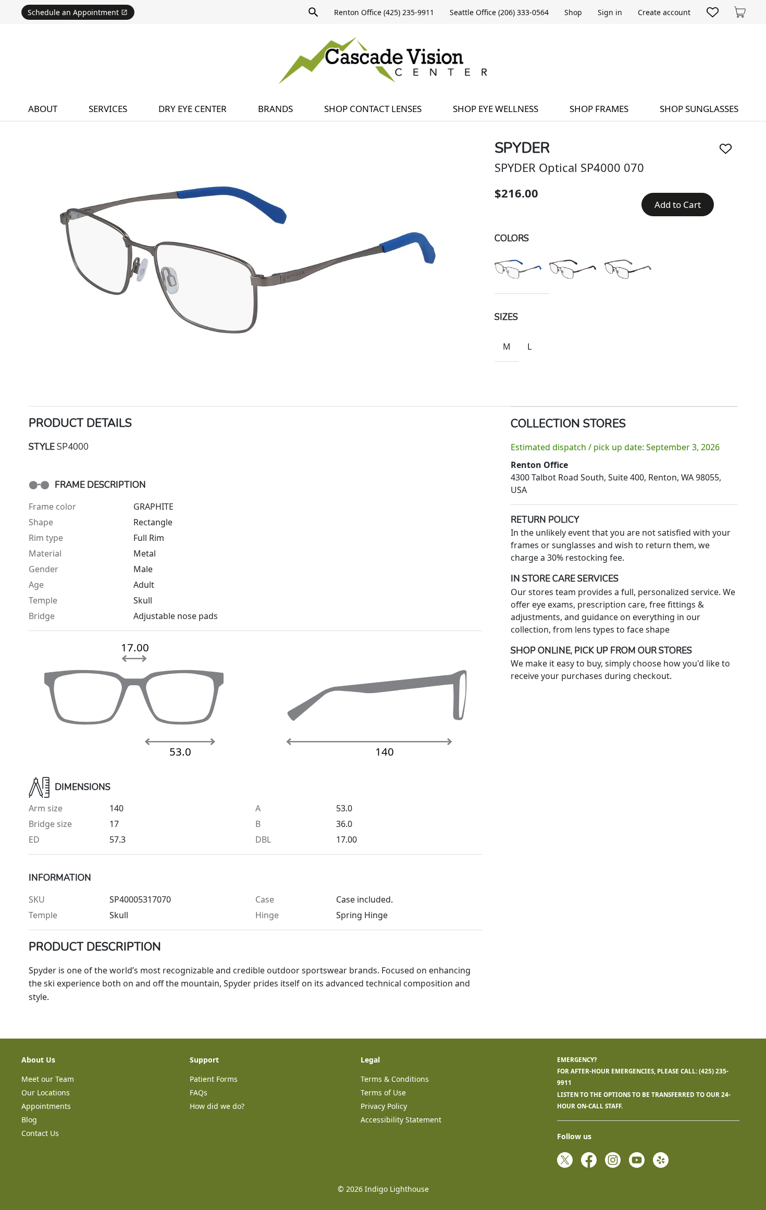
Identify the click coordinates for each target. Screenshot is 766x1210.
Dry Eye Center (192, 109)
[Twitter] (565, 1160)
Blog (29, 1120)
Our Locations (45, 1092)
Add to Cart (677, 205)
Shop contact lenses (373, 109)
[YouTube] (637, 1160)
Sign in (610, 12)
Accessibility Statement (401, 1120)
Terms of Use (383, 1092)
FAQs (198, 1092)
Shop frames (599, 109)
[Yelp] (661, 1160)
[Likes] (712, 12)
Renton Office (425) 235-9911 (384, 12)
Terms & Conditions (395, 1079)
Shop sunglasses (699, 109)
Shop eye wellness (495, 109)
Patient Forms (214, 1079)
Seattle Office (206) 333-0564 (499, 12)
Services (108, 109)
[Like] (725, 148)
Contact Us (40, 1133)
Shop (573, 12)
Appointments (46, 1106)
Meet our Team (47, 1079)
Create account (664, 12)
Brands (275, 109)
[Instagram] (613, 1160)
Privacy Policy (384, 1106)
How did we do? (217, 1106)
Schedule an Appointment (73, 12)
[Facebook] (589, 1160)
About (42, 109)
